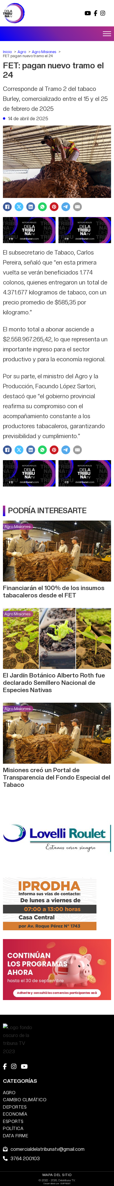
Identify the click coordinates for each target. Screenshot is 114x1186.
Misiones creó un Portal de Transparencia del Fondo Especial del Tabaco (56, 777)
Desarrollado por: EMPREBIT (57, 1183)
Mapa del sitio (57, 1175)
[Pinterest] (54, 206)
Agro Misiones (17, 526)
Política (13, 1128)
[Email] (77, 206)
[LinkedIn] (30, 206)
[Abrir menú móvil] (107, 33)
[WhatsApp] (42, 206)
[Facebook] (7, 206)
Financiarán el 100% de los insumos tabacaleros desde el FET (53, 591)
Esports (13, 1121)
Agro (9, 1092)
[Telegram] (65, 206)
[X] (19, 206)
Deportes (15, 1106)
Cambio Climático (24, 1099)
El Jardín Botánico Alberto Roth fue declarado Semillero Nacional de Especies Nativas (54, 683)
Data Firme (15, 1135)
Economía (15, 1114)
